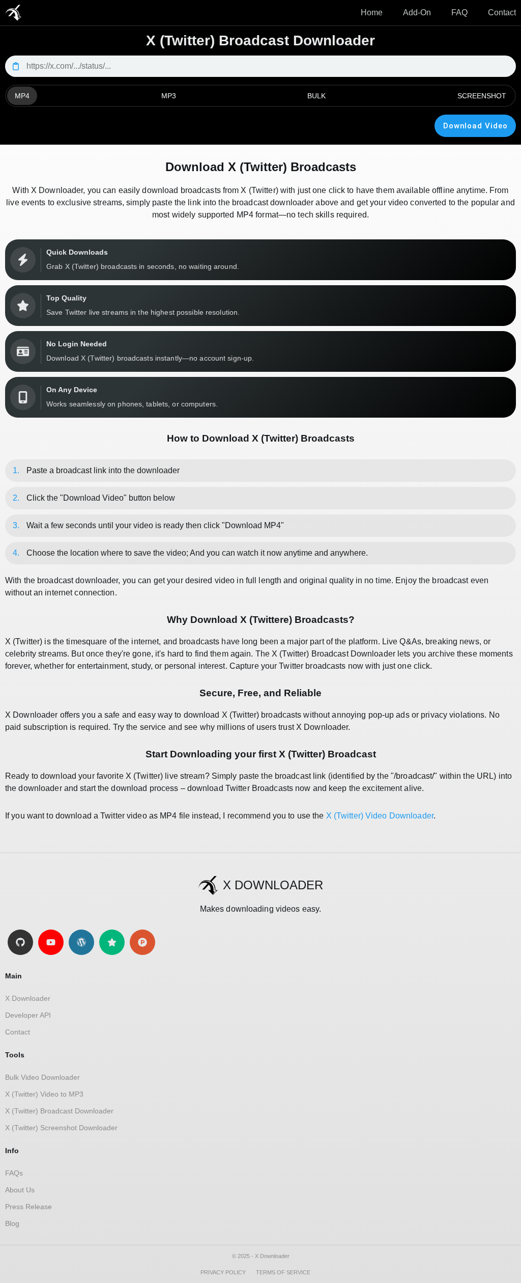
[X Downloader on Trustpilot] (112, 942)
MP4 (22, 96)
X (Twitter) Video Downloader (379, 815)
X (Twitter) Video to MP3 (44, 1094)
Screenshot (481, 96)
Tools (14, 1055)
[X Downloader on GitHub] (20, 942)
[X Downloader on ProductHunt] (142, 942)
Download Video (475, 125)
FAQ (459, 12)
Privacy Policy (223, 1272)
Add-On (417, 12)
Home (372, 12)
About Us (20, 1190)
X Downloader (27, 998)
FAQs (14, 1173)
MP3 (168, 96)
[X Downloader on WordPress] (81, 942)
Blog (12, 1223)
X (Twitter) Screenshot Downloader (61, 1128)
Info (12, 1150)
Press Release (28, 1207)
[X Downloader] (13, 13)
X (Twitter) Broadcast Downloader (59, 1111)
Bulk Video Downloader (42, 1077)
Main (13, 976)
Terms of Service (283, 1272)
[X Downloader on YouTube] (51, 942)
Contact (502, 12)
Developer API (28, 1015)
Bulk (316, 96)
